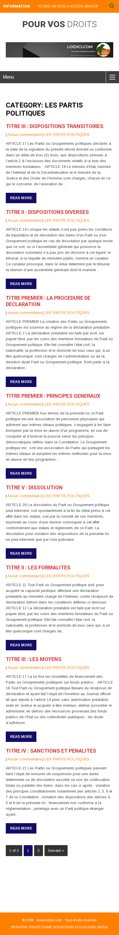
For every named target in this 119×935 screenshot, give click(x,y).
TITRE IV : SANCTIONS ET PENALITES (51, 751)
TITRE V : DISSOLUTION (34, 487)
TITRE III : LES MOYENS (34, 659)
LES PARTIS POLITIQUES (67, 134)
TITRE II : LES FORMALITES (38, 567)
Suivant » (56, 850)
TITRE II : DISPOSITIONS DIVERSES (47, 212)
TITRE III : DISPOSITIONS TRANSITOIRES (54, 126)
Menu (8, 77)
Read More (21, 198)
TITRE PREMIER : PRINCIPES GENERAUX (53, 396)
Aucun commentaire (24, 134)
